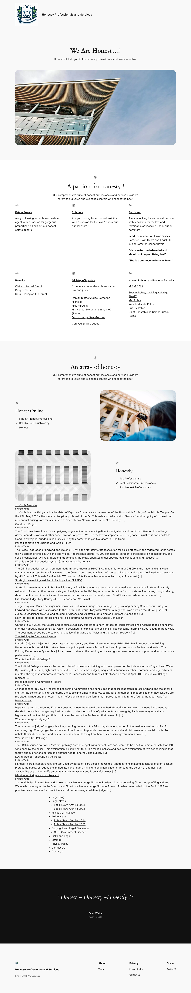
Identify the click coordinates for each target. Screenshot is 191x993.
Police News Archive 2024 (70, 820)
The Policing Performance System (35, 636)
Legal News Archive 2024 (69, 804)
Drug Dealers (23, 290)
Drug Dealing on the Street (31, 294)
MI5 (131, 286)
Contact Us (58, 847)
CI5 (141, 286)
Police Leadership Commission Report (38, 681)
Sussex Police (137, 308)
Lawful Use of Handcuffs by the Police (38, 756)
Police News (59, 816)
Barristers (135, 212)
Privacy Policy (60, 843)
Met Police (135, 300)
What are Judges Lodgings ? (32, 719)
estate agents (23, 229)
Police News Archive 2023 (70, 824)
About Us (57, 851)
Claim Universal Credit (28, 286)
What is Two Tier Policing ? (31, 738)
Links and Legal (61, 835)
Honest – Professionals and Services (67, 14)
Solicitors (77, 212)
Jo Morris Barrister (26, 505)
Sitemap (56, 839)
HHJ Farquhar (80, 305)
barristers (134, 229)
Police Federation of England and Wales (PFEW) (43, 542)
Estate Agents (23, 212)
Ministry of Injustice (83, 280)
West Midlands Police (141, 304)
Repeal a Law (23, 700)
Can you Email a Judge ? (86, 323)
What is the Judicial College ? (32, 659)
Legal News (59, 800)
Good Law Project (26, 524)
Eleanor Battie (156, 243)
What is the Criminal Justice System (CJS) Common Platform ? (52, 561)
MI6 (136, 286)
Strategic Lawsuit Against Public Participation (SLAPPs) (48, 580)
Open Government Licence (70, 832)
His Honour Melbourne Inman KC (91, 309)
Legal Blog (58, 797)
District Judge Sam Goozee (88, 317)
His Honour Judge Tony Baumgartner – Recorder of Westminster (53, 599)
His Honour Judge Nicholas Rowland (37, 775)
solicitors (82, 225)
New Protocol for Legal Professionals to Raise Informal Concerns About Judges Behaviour (69, 617)
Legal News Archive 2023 (69, 808)
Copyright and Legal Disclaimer (70, 828)
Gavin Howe (147, 240)
